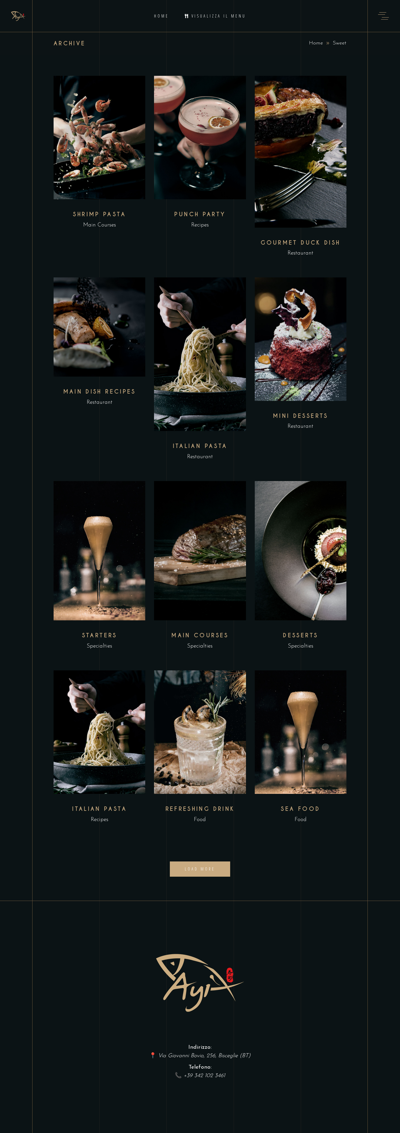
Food (200, 820)
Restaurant (300, 253)
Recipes (200, 225)
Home (316, 43)
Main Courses (99, 225)
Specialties (99, 646)
